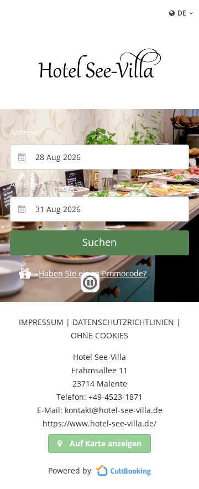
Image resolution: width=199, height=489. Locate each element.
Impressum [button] (41, 322)
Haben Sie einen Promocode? (92, 273)
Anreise (24, 132)
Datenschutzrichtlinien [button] (123, 322)
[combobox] (99, 157)
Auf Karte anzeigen (106, 443)
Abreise (24, 184)
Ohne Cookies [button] (99, 335)
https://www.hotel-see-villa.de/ (99, 423)
